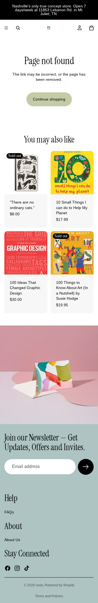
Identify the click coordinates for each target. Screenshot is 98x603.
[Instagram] (17, 568)
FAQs (9, 512)
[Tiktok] (26, 568)
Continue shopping (49, 99)
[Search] (18, 28)
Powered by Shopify (59, 585)
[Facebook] (7, 568)
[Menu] (6, 28)
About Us (12, 540)
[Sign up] (86, 467)
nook (39, 585)
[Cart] (91, 28)
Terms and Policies (49, 596)
